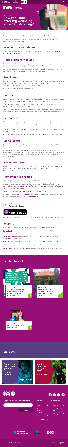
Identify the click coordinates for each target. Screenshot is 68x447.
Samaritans (7, 248)
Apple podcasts (33, 196)
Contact (55, 405)
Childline (6, 241)
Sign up (25, 410)
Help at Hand (7, 231)
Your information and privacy (40, 410)
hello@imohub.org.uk (27, 191)
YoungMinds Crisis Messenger (12, 236)
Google (23, 196)
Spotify (18, 196)
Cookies (39, 416)
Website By (53, 443)
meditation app (20, 186)
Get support (56, 414)
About (38, 405)
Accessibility (40, 419)
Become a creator (56, 409)
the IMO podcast (23, 195)
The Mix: (6, 245)
